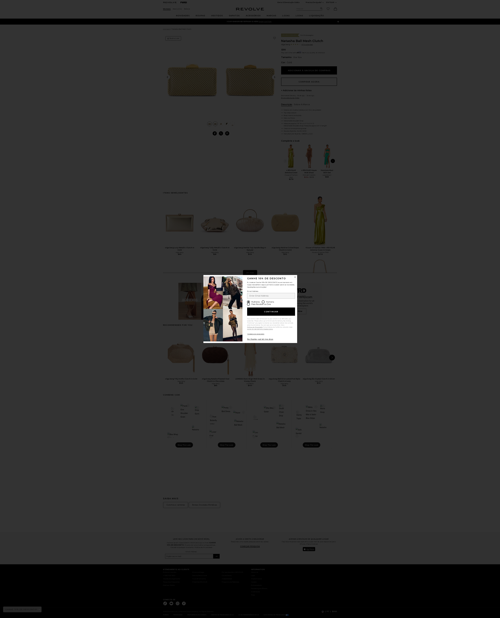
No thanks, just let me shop (260, 339)
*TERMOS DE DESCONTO (255, 334)
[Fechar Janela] (295, 277)
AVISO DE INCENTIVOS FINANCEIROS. (260, 329)
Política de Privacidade (255, 327)
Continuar (271, 311)
